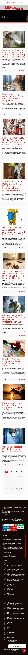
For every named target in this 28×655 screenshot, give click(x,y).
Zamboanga (9, 622)
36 (6, 483)
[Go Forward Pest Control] (14, 8)
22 (6, 478)
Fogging (9, 519)
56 (21, 488)
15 (6, 476)
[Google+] (15, 4)
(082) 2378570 (11, 1)
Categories (5, 27)
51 (8, 488)
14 (21, 474)
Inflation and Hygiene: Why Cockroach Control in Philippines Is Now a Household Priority (13, 274)
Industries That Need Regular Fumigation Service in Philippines (12, 449)
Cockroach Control (9, 518)
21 (21, 476)
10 (11, 474)
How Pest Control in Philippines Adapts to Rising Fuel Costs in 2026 (12, 362)
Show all (23, 27)
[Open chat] (24, 651)
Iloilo (8, 617)
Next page (13, 495)
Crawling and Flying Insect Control (17, 519)
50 (6, 488)
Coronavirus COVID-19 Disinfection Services (17, 520)
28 (21, 478)
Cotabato (9, 583)
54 (16, 488)
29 (6, 481)
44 (8, 485)
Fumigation (5, 519)
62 (19, 490)
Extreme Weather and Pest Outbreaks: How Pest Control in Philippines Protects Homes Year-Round (12, 186)
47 (16, 485)
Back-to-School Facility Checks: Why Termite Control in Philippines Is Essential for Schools (13, 141)
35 (21, 481)
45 (11, 485)
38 (11, 483)
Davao (8, 562)
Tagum (8, 567)
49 (21, 485)
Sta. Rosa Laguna (10, 632)
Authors (16, 27)
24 (11, 478)
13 (19, 474)
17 (11, 476)
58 (8, 490)
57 (6, 490)
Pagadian (9, 602)
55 (19, 488)
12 (16, 474)
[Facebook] (13, 4)
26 (16, 478)
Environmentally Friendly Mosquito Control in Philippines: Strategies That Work (14, 406)
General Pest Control (6, 516)
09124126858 (18, 1)
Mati (8, 627)
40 (16, 483)
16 (8, 476)
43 (6, 485)
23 (8, 478)
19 (16, 476)
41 (19, 483)
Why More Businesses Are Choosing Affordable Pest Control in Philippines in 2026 (13, 230)
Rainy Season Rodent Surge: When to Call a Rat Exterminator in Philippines (12, 97)
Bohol (8, 593)
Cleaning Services (6, 522)
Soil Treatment (5, 520)
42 (21, 483)
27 (19, 478)
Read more (23, 70)
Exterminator (23, 518)
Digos (8, 588)
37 (8, 483)
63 (21, 490)
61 (16, 490)
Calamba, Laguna (10, 637)
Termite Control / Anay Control (16, 516)
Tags (10, 27)
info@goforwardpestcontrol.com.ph (15, 2)
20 (19, 476)
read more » (8, 512)
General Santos (10, 578)
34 (19, 481)
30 (8, 481)
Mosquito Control (16, 518)
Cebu (8, 612)
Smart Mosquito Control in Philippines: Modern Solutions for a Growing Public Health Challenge (13, 53)
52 (11, 488)
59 (11, 490)
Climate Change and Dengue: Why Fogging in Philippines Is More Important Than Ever (14, 318)
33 (16, 481)
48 (19, 485)
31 (11, 481)
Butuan (8, 607)
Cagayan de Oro (10, 573)
